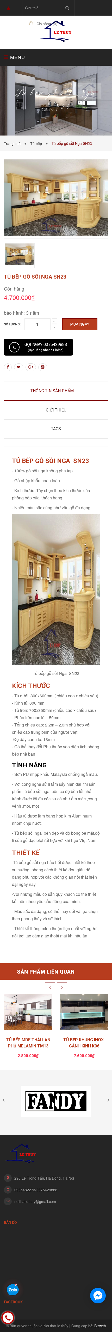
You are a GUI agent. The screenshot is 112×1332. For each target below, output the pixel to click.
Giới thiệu (33, 7)
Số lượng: (12, 324)
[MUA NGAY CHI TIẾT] (28, 1013)
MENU (17, 57)
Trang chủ (13, 143)
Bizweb (100, 1325)
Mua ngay (79, 324)
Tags (56, 428)
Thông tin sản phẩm (52, 390)
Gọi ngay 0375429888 (45, 347)
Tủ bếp (37, 143)
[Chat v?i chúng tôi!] (98, 1295)
